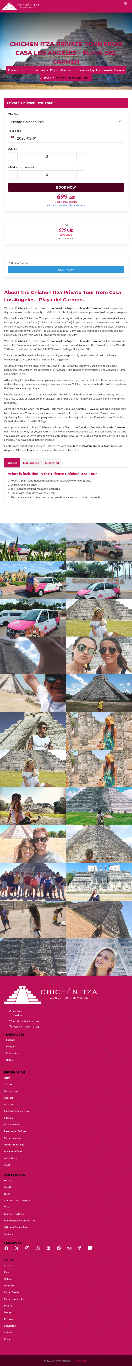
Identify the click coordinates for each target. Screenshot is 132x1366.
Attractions (10, 1157)
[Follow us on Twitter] (19, 1250)
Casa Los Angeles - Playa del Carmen (101, 70)
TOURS (9, 1260)
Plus (6, 1272)
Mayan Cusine (11, 1292)
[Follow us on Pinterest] (61, 1250)
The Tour (14, 114)
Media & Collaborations (16, 1111)
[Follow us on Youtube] (40, 1250)
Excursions (10, 1325)
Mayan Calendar (12, 1137)
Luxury (7, 1312)
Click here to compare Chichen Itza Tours (66, 205)
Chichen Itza (15, 70)
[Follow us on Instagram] (29, 1250)
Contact (8, 1097)
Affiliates (9, 1104)
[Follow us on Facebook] (8, 1250)
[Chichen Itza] (20, 6)
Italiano (10, 1059)
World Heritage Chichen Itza (19, 1220)
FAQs (7, 1164)
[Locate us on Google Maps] (82, 1250)
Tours (47, 77)
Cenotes (9, 1332)
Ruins (7, 1193)
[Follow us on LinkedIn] (50, 1250)
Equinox (8, 1233)
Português (12, 1053)
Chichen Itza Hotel (14, 1213)
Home (7, 1077)
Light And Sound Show (16, 1227)
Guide (7, 1339)
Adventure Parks (13, 1151)
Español (10, 1039)
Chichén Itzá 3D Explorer (17, 1200)
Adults (12, 148)
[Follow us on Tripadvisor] (71, 1250)
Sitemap (8, 1117)
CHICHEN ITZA (14, 1175)
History (8, 1180)
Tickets (8, 1084)
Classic (8, 1265)
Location (8, 1187)
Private (8, 1305)
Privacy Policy (11, 1124)
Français (10, 1046)
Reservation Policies (15, 1131)
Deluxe (8, 1278)
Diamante (9, 1285)
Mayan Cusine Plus (14, 1298)
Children (21, 167)
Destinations (37, 70)
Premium (9, 1318)
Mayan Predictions (14, 1144)
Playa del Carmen (61, 70)
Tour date (14, 130)
